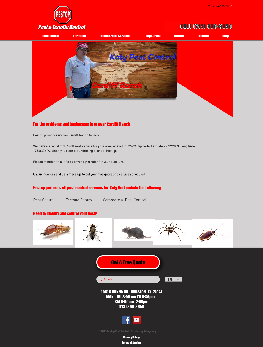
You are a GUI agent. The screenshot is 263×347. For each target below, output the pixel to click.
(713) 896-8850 (131, 306)
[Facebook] (126, 320)
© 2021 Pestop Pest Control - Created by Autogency (127, 331)
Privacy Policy (131, 337)
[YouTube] (137, 320)
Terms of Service (131, 342)
